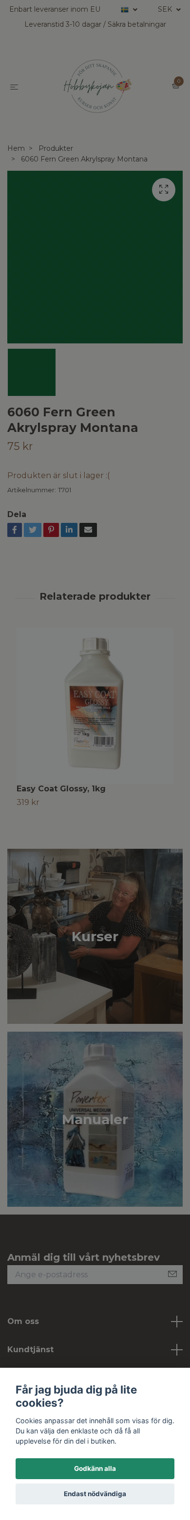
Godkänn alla (95, 1468)
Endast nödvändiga (95, 1494)
